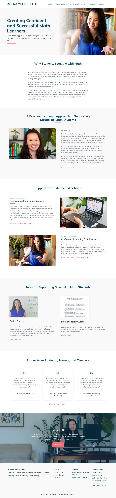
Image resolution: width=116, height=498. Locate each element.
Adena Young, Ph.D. (22, 4)
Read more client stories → (58, 404)
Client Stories (59, 475)
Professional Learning (79, 477)
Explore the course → (17, 339)
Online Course (96, 472)
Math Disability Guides (99, 478)
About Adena (59, 472)
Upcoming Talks (97, 475)
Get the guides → (67, 335)
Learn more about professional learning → (75, 257)
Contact (101, 4)
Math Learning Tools (99, 486)
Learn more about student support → (22, 223)
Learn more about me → (69, 168)
